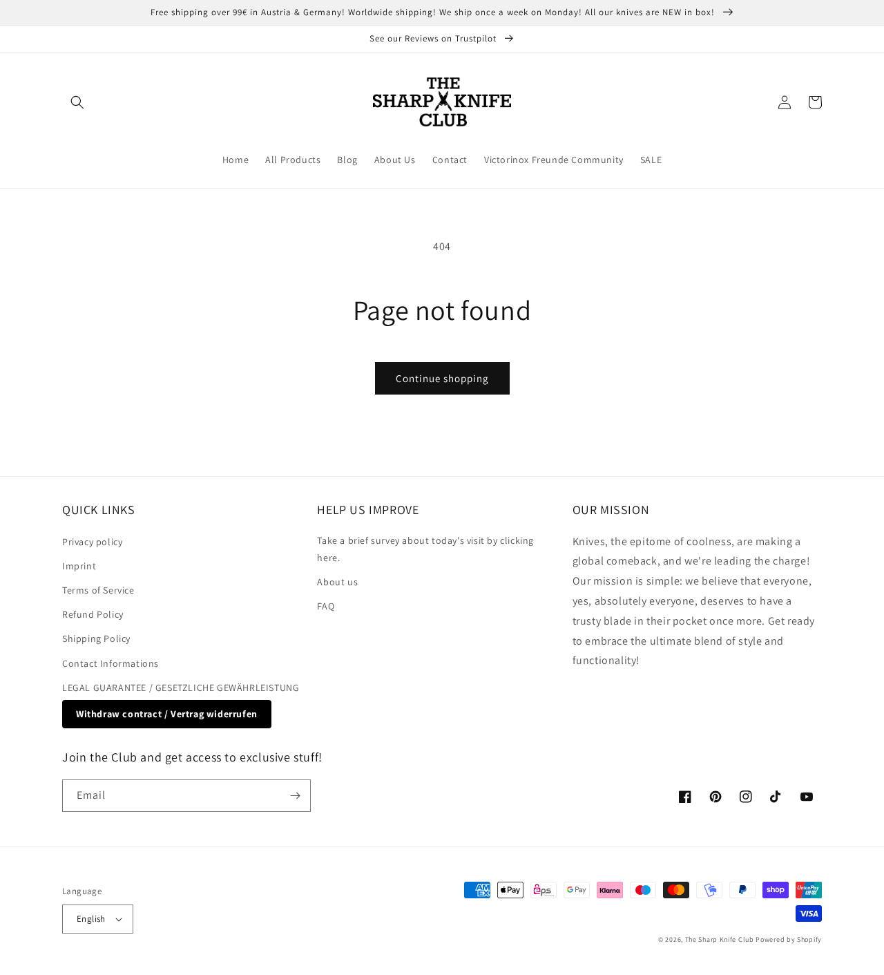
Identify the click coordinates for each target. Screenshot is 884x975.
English (91, 919)
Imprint (79, 566)
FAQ (325, 606)
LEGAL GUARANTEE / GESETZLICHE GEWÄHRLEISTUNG (180, 687)
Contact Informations (110, 663)
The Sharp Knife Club (719, 939)
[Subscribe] (295, 795)
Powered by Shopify (789, 939)
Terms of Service (98, 590)
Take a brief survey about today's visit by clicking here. (425, 549)
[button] (77, 102)
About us (337, 582)
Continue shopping (442, 378)
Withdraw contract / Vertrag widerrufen (167, 714)
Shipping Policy (96, 638)
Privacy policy (92, 542)
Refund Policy (93, 614)
